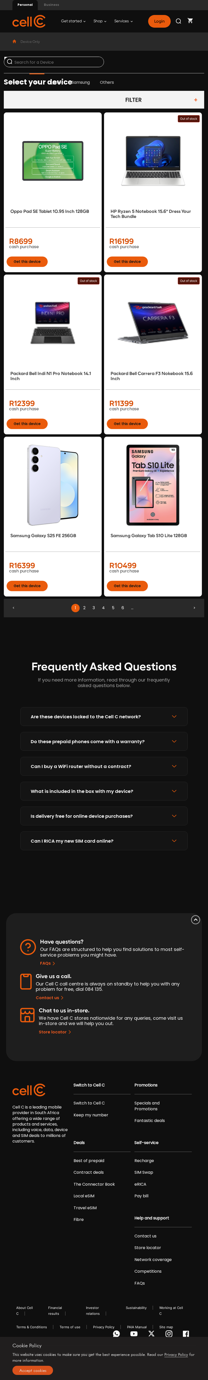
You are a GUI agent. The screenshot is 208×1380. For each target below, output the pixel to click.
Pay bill (141, 1196)
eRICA (140, 1184)
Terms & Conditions (31, 1327)
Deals (79, 1143)
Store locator (53, 1032)
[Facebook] (187, 1335)
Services (122, 21)
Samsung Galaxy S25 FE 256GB (43, 535)
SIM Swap (143, 1172)
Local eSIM (84, 1196)
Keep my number (91, 1115)
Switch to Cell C (89, 1085)
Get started (71, 21)
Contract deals (89, 1172)
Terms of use (70, 1327)
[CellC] (28, 21)
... (132, 608)
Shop (98, 21)
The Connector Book (94, 1184)
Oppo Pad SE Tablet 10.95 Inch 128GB (49, 211)
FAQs (45, 963)
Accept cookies (32, 1370)
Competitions (148, 1271)
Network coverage (153, 1260)
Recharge (144, 1161)
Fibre (79, 1219)
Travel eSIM (85, 1208)
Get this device (27, 261)
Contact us (47, 998)
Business (51, 5)
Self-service (146, 1143)
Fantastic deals (149, 1120)
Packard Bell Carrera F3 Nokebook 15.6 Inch (152, 376)
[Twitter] (152, 1335)
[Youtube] (134, 1335)
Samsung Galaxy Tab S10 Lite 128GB (149, 535)
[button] (104, 716)
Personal (25, 5)
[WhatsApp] (117, 1335)
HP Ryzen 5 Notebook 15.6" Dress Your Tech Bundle (151, 214)
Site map (166, 1327)
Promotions (146, 1085)
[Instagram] (169, 1335)
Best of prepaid (89, 1161)
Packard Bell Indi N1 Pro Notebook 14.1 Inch (50, 376)
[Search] (178, 21)
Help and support (151, 1218)
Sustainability (136, 1308)
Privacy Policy (103, 1327)
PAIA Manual (137, 1327)
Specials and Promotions (147, 1106)
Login (159, 21)
